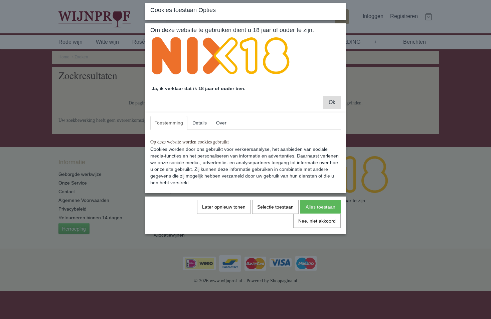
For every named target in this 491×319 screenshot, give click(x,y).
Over (221, 122)
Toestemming (169, 122)
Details (199, 122)
